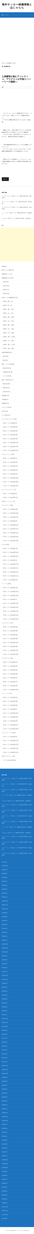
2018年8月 (4, 1175)
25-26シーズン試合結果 (9, 423)
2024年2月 (4, 936)
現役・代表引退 (6, 380)
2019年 (5, 293)
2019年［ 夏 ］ (7, 336)
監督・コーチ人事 (6, 364)
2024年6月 (4, 920)
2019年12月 (5, 1112)
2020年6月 (4, 1089)
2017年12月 (5, 1207)
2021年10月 (5, 1026)
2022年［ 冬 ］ (7, 313)
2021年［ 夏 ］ (7, 317)
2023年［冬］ (6, 305)
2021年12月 (5, 1018)
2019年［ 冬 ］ (7, 332)
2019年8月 (4, 1128)
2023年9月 (4, 956)
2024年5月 (4, 924)
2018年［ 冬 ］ (7, 340)
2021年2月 (4, 1058)
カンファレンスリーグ (8, 489)
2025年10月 (5, 865)
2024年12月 (5, 901)
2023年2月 (4, 967)
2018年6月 (4, 1183)
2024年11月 (5, 905)
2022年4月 (4, 1003)
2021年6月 (4, 1042)
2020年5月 (4, 1093)
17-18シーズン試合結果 (9, 450)
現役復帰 (4, 395)
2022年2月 (4, 1010)
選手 (4, 356)
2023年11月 (5, 948)
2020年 (5, 289)
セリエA (4, 544)
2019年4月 (4, 1144)
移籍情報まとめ (6, 278)
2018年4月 (4, 1191)
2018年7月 (4, 1179)
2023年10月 (5, 952)
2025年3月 (4, 889)
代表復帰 (4, 399)
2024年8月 (4, 916)
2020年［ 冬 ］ (7, 329)
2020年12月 (5, 1065)
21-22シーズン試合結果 (9, 434)
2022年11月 (5, 979)
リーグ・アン (5, 693)
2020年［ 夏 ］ (7, 325)
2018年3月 (4, 1195)
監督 (4, 360)
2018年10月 (5, 1167)
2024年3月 (4, 932)
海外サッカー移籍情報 (8, 297)
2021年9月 (4, 1030)
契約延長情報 (5, 352)
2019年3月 (4, 1148)
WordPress (14, 1230)
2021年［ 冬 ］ (7, 321)
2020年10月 (5, 1073)
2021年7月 (4, 1038)
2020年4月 (4, 1097)
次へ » (5, 179)
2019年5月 (4, 1140)
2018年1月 (4, 1203)
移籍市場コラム (6, 274)
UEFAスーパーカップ (7, 501)
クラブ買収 (5, 415)
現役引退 (5, 383)
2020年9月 (4, 1077)
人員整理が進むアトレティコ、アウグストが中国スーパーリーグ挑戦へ (16, 79)
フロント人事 (5, 407)
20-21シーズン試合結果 (9, 438)
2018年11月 (5, 1163)
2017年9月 (4, 1218)
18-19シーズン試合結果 (9, 446)
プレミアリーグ (6, 505)
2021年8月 (4, 1034)
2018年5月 (4, 1187)
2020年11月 (5, 1069)
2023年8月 (4, 959)
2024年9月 (4, 912)
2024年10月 (5, 909)
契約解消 (4, 403)
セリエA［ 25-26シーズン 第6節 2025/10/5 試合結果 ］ (17, 218)
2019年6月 (4, 1136)
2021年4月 (4, 1050)
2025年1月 (4, 897)
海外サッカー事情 (6, 270)
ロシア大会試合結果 (8, 760)
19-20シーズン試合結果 (9, 442)
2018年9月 (4, 1171)
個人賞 (3, 411)
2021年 (5, 285)
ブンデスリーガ (6, 623)
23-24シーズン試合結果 (9, 431)
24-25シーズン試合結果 (9, 427)
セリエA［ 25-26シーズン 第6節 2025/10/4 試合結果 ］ (17, 832)
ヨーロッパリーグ (6, 454)
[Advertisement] (17, 40)
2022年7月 (4, 991)
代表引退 (5, 391)
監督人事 (5, 368)
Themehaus (26, 1230)
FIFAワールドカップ (7, 756)
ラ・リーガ (5, 583)
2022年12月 (5, 975)
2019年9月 (4, 1124)
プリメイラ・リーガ (7, 732)
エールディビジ (6, 658)
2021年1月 (4, 1061)
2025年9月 (4, 869)
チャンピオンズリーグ (8, 419)
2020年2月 (4, 1105)
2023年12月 (5, 944)
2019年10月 (5, 1120)
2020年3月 (4, 1101)
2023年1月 (4, 971)
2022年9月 (4, 983)
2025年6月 (4, 877)
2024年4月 (4, 928)
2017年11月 (5, 1210)
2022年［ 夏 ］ (7, 309)
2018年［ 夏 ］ (7, 344)
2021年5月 (4, 1046)
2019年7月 (4, 1132)
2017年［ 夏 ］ (7, 348)
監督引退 (5, 387)
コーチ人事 (6, 376)
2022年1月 (4, 1014)
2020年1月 (4, 1108)
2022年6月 (4, 995)
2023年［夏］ (6, 301)
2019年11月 (5, 1116)
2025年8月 (4, 873)
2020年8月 (4, 1081)
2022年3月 (4, 1007)
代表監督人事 (6, 372)
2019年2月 (4, 1152)
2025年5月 (4, 881)
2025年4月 (4, 885)
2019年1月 (4, 1155)
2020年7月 (4, 1085)
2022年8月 (4, 987)
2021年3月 (4, 1054)
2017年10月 (5, 1214)
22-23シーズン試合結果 (9, 521)
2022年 (5, 282)
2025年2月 (4, 893)
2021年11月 (5, 1022)
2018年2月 (4, 1199)
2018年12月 (5, 1159)
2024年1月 (4, 940)
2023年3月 (4, 963)
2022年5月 (4, 999)
